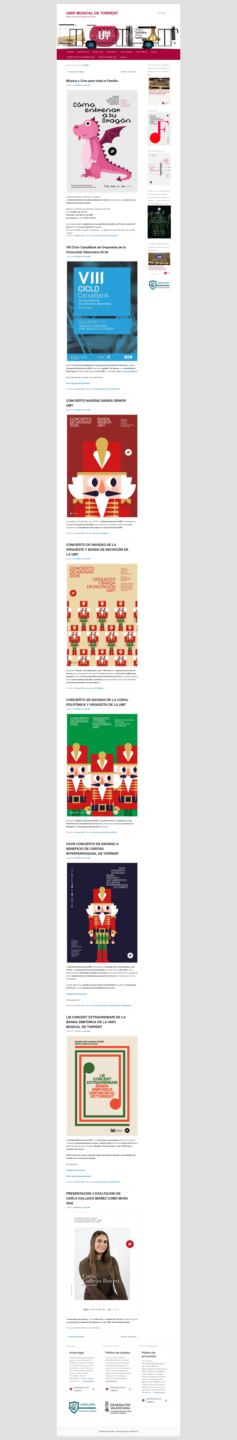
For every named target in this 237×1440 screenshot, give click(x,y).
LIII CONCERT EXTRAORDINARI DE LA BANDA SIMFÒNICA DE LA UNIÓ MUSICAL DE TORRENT (96, 1022)
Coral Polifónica (141, 52)
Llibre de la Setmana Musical (78, 1176)
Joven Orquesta (126, 52)
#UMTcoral (113, 832)
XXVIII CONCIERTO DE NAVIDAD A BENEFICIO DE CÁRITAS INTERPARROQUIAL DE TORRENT (92, 848)
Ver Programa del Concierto (78, 383)
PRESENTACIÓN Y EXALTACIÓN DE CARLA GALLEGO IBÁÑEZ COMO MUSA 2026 (97, 1198)
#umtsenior (104, 533)
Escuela (154, 52)
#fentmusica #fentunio (110, 235)
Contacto (123, 57)
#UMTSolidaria (98, 688)
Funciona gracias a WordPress (127, 1431)
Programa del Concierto (76, 994)
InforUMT (85, 65)
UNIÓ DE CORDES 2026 (107, 57)
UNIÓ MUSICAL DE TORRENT (92, 13)
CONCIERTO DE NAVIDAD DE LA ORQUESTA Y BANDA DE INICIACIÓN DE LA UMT (97, 549)
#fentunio (96, 533)
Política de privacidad (106, 1431)
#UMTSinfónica (115, 389)
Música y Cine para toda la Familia (92, 80)
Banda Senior (112, 52)
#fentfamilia (97, 235)
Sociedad (70, 52)
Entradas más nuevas (129, 72)
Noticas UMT (79, 235)
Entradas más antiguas (75, 72)
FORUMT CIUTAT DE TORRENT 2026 (80, 57)
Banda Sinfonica (83, 52)
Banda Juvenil (98, 52)
